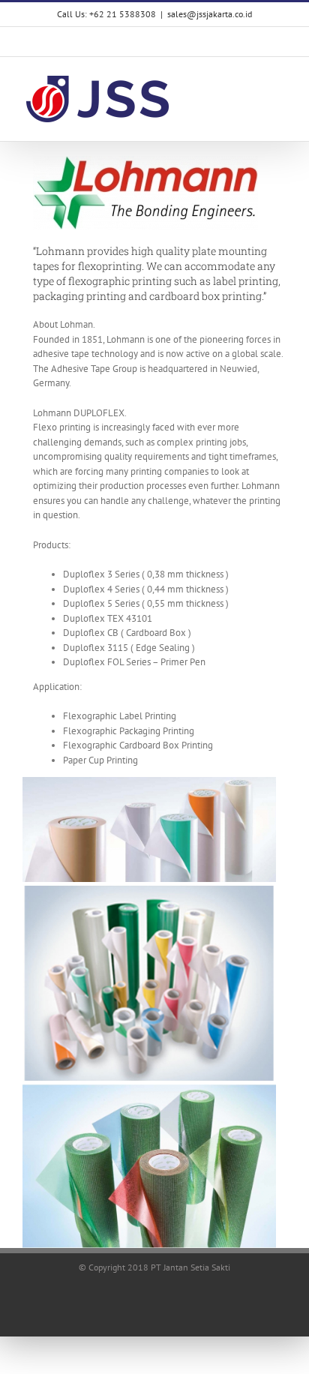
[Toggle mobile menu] (280, 84)
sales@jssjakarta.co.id (209, 14)
